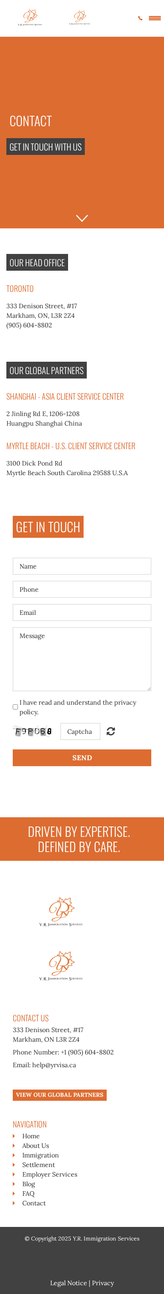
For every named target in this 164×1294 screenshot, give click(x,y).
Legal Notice (68, 1283)
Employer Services (49, 1174)
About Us (35, 1145)
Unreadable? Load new (111, 731)
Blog (28, 1184)
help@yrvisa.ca (54, 1065)
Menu (155, 16)
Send (82, 757)
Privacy (103, 1283)
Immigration (40, 1155)
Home (31, 1136)
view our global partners (59, 1094)
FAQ (28, 1193)
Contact (34, 1203)
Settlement (38, 1165)
